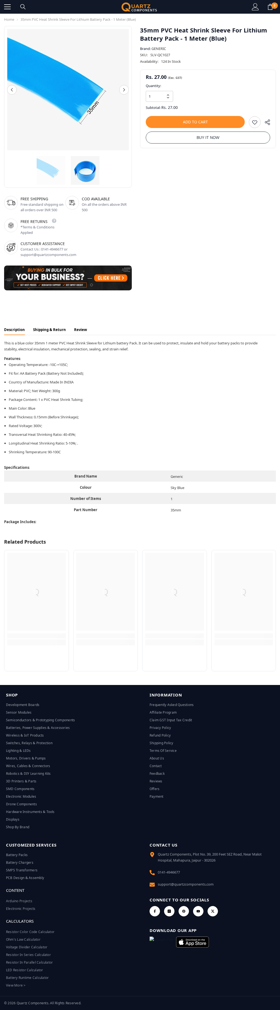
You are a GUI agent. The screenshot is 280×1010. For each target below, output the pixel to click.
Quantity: (153, 85)
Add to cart (195, 121)
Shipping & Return (49, 329)
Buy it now (208, 137)
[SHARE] (265, 123)
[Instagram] (169, 911)
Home (9, 19)
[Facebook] (155, 911)
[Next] (124, 89)
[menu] (7, 7)
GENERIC (158, 48)
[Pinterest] (184, 911)
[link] (36, 635)
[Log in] (255, 6)
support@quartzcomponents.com (186, 884)
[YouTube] (198, 911)
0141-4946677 (169, 872)
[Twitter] (213, 911)
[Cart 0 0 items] (270, 7)
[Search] (23, 7)
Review (80, 329)
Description (14, 329)
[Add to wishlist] (255, 122)
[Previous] (12, 89)
